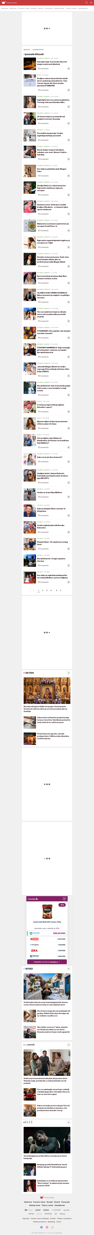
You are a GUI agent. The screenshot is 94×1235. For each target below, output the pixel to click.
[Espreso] (46, 1210)
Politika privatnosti (39, 1222)
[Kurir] (38, 1210)
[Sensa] (31, 1213)
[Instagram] (47, 1227)
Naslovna (27, 49)
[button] (43, 68)
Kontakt (53, 1218)
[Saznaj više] (68, 673)
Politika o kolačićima (64, 1218)
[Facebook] (41, 1227)
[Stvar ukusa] (8, 3)
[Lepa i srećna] (66, 1210)
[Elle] (39, 1213)
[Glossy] (62, 1213)
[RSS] (52, 1227)
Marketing (51, 1222)
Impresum (26, 1218)
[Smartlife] (48, 1213)
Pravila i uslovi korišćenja (40, 1218)
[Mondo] (29, 1210)
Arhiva (58, 1222)
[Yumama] (56, 1210)
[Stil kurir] (56, 1213)
